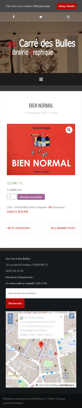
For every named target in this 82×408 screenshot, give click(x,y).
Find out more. (41, 6)
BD (50, 207)
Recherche (15, 303)
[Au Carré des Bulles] (41, 46)
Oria (58, 398)
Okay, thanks (67, 6)
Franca (53, 112)
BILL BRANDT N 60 (62, 228)
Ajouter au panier (31, 196)
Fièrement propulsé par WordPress (24, 398)
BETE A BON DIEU (19, 228)
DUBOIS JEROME (17, 211)
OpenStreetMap (48, 385)
